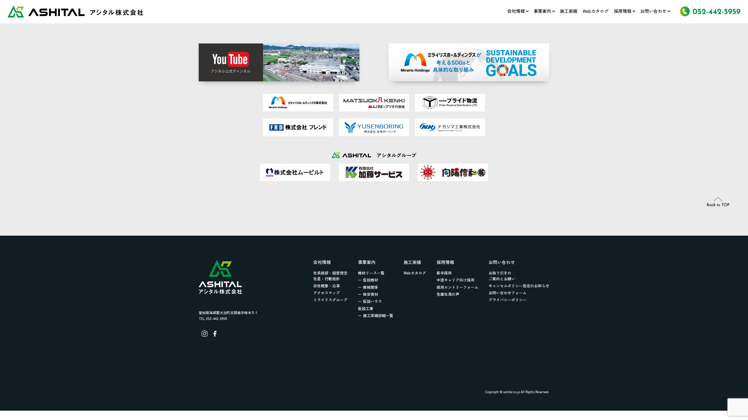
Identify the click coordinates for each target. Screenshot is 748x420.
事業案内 (542, 11)
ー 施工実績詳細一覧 (375, 315)
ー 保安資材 (368, 294)
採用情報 (622, 11)
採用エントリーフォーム (457, 287)
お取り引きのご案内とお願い (502, 275)
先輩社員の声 (448, 294)
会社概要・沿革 (326, 285)
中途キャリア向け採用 (456, 280)
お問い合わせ (653, 11)
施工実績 (568, 11)
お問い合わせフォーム (508, 292)
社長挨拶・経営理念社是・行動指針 (330, 275)
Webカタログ (596, 11)
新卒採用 (444, 273)
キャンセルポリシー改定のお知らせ (519, 285)
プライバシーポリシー (508, 299)
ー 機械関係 (368, 287)
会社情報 (516, 11)
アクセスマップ (326, 292)
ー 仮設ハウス (370, 301)
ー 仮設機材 (368, 280)
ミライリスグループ (330, 299)
